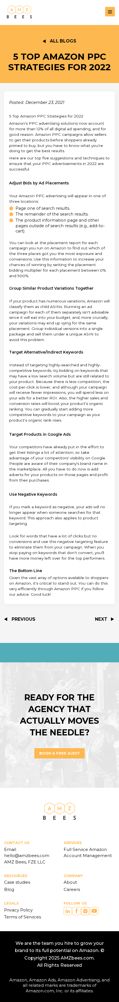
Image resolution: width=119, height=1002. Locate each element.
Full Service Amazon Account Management (88, 852)
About (70, 882)
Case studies (17, 882)
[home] (18, 11)
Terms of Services (22, 917)
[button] (110, 12)
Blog (9, 889)
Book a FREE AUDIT (59, 753)
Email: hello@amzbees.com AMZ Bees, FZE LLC (27, 856)
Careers (72, 889)
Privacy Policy (18, 910)
